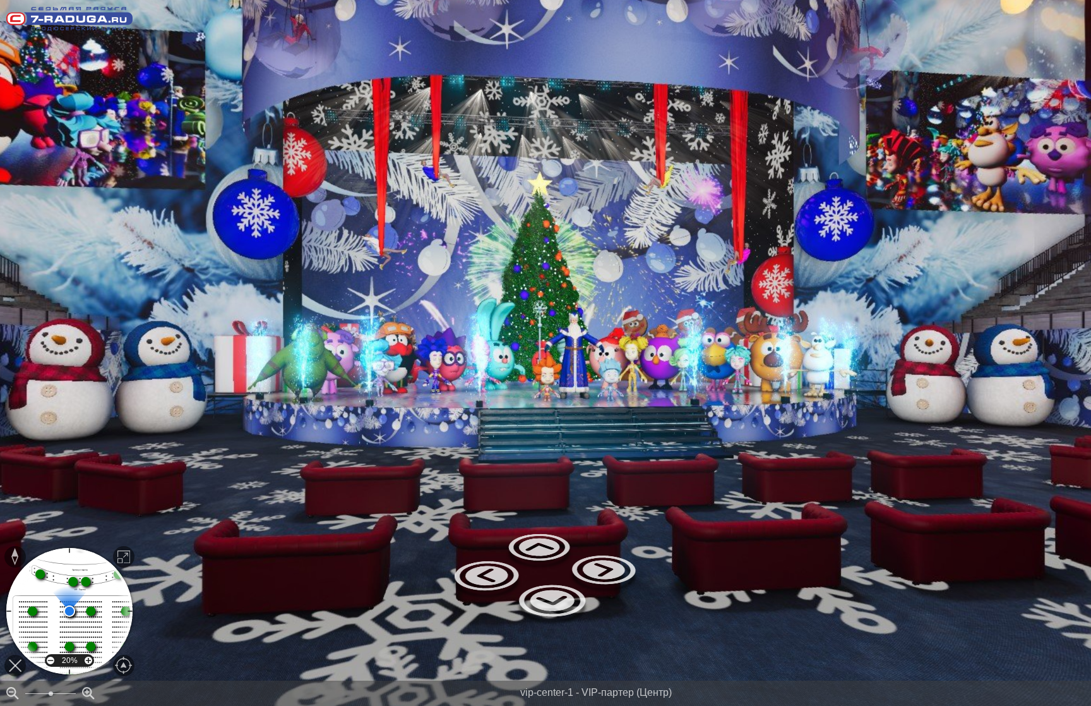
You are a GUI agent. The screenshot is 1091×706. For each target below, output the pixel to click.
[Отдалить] (12, 693)
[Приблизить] (88, 693)
